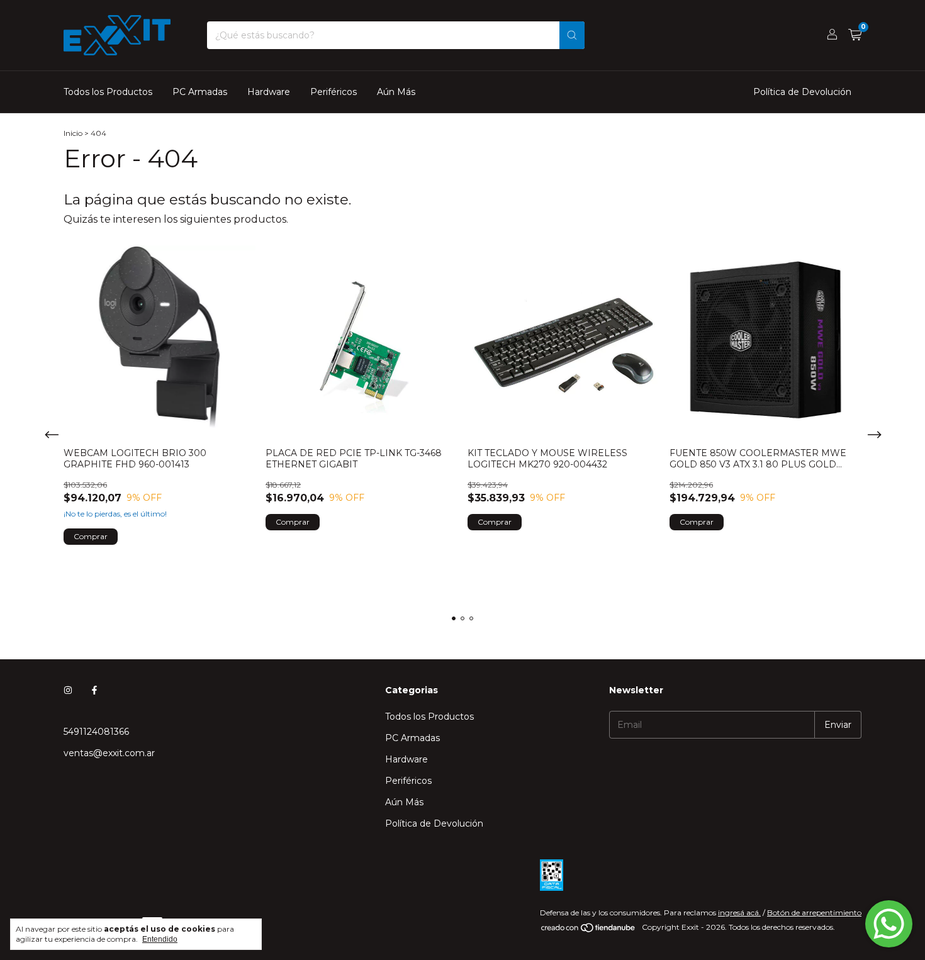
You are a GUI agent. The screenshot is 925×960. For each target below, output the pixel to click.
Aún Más (396, 92)
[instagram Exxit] (68, 690)
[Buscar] (572, 35)
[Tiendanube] (588, 930)
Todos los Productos (108, 92)
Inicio (73, 133)
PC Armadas (199, 92)
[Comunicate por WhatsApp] (888, 923)
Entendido (159, 939)
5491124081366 (96, 731)
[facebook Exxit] (94, 690)
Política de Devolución (802, 92)
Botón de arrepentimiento (814, 912)
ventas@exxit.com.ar (109, 753)
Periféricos (333, 92)
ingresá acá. (739, 912)
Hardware (268, 92)
